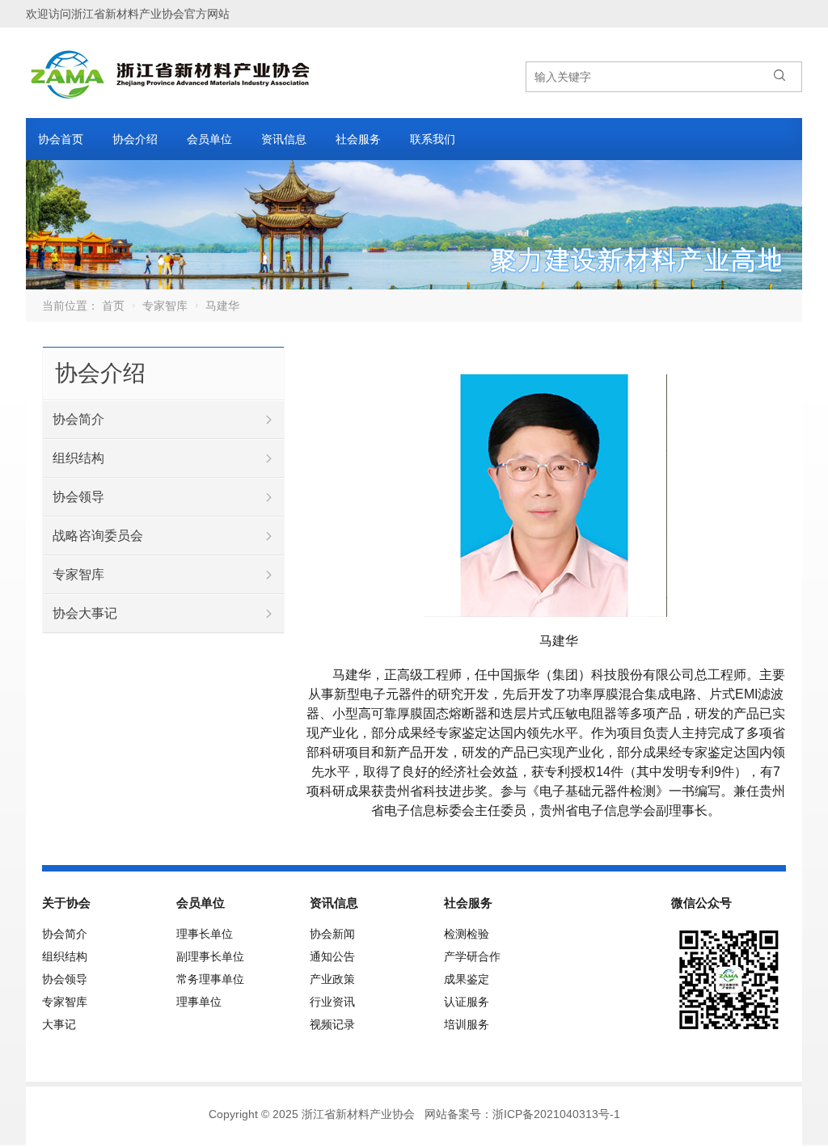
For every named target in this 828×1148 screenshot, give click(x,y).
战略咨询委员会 (98, 535)
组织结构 (78, 458)
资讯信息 (283, 139)
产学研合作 (472, 956)
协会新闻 (332, 933)
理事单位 (199, 1001)
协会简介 (78, 419)
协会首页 (60, 139)
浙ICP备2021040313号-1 (556, 1114)
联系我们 (432, 139)
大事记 (59, 1024)
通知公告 (332, 956)
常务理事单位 (210, 979)
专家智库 (165, 305)
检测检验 (466, 933)
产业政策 (332, 979)
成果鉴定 (466, 979)
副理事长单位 (210, 956)
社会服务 (358, 139)
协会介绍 (135, 139)
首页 (113, 305)
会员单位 (209, 139)
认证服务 (466, 1001)
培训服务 (466, 1024)
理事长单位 (204, 933)
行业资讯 (332, 1001)
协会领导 (78, 497)
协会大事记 (85, 613)
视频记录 (332, 1024)
